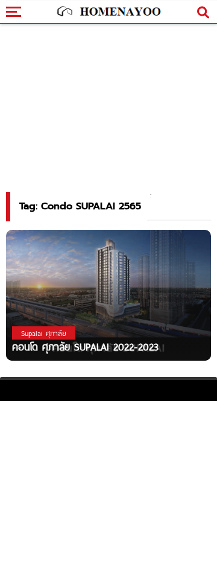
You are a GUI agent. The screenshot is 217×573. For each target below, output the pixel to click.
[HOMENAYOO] (108, 12)
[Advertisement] (108, 485)
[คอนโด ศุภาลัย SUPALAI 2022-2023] (108, 294)
